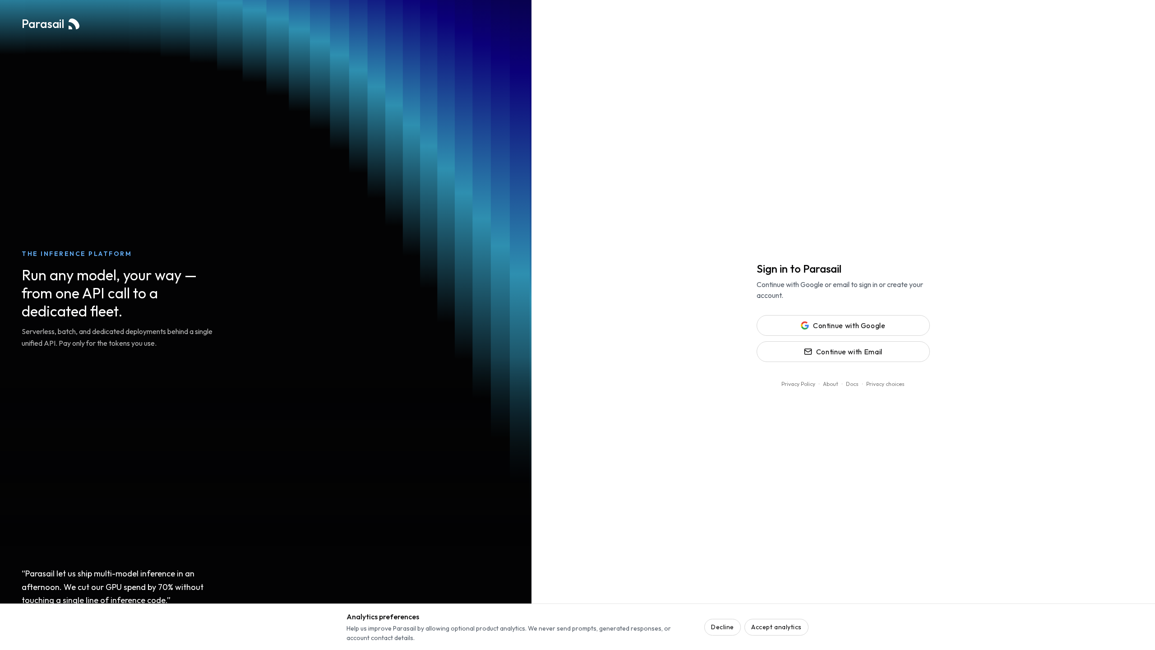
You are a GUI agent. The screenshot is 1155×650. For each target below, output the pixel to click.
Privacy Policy (798, 384)
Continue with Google (849, 325)
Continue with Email (849, 351)
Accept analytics (776, 627)
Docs (852, 384)
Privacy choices (885, 384)
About (830, 384)
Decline (722, 627)
